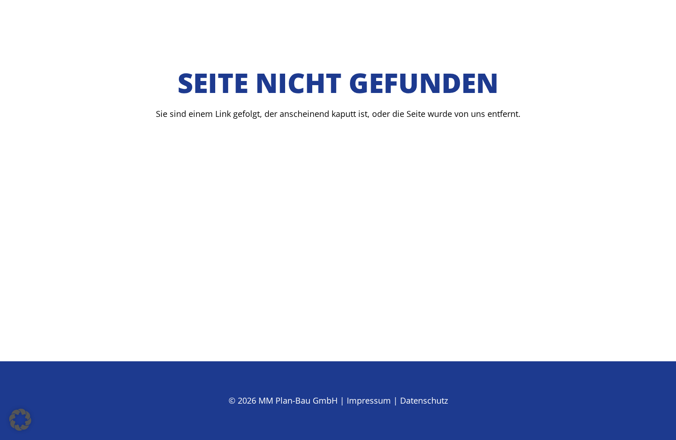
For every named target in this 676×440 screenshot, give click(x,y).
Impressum (369, 400)
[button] (20, 419)
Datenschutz (424, 400)
